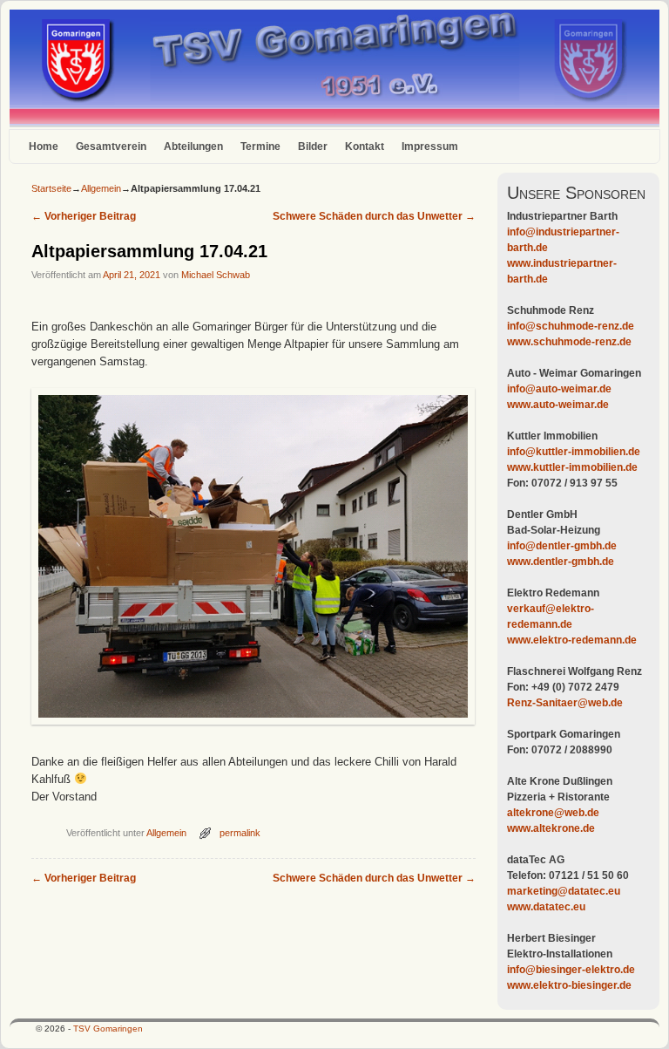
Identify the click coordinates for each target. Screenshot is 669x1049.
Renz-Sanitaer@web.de (565, 703)
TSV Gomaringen (108, 1028)
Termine (260, 146)
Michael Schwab (215, 274)
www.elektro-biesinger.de (569, 985)
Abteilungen (193, 146)
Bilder (313, 146)
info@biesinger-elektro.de (571, 970)
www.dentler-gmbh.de (560, 561)
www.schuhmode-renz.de (569, 342)
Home (43, 146)
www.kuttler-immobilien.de (572, 467)
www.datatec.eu (546, 907)
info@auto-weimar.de (559, 389)
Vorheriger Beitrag (83, 216)
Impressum (430, 146)
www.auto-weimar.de (558, 404)
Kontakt (364, 146)
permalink (240, 833)
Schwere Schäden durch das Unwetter (374, 216)
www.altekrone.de (551, 828)
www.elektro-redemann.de (572, 640)
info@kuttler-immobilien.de (573, 452)
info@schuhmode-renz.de (570, 326)
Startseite (51, 188)
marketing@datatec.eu (563, 891)
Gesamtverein (111, 146)
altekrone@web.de (553, 813)
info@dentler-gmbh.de (562, 546)
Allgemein (101, 188)
